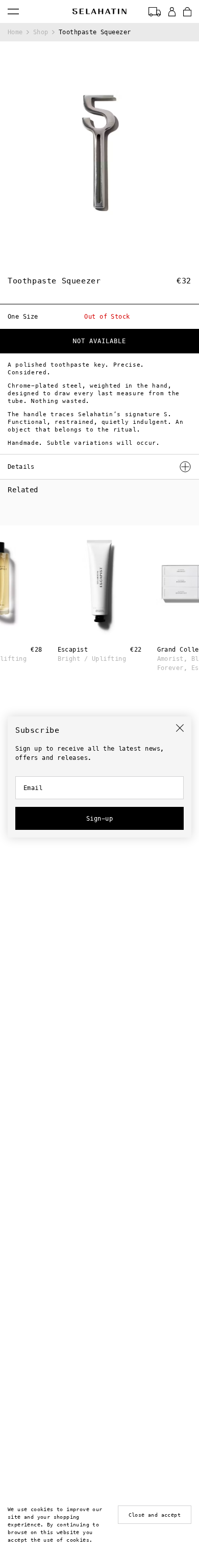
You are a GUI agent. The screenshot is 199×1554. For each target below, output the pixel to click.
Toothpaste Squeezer (95, 32)
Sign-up (99, 818)
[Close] (179, 727)
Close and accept (155, 1515)
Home (15, 32)
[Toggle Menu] (13, 11)
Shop (40, 32)
